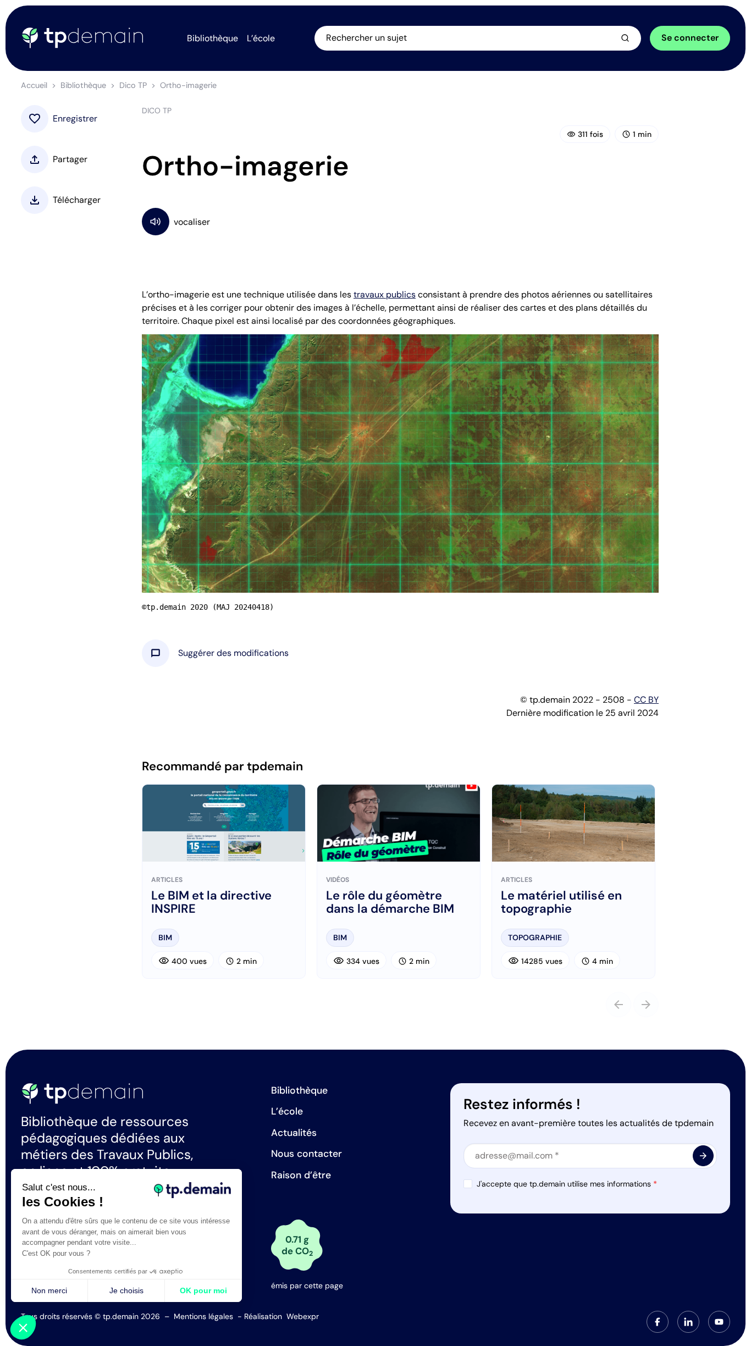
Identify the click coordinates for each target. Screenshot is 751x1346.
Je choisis (126, 1290)
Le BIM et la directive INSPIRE (211, 902)
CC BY (646, 699)
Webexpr (302, 1316)
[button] (233, 653)
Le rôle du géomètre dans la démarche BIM (390, 902)
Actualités (294, 1133)
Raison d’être (301, 1175)
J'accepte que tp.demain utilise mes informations (567, 1184)
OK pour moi (203, 1290)
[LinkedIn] (688, 1322)
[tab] (658, 1322)
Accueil (34, 85)
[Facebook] (658, 1322)
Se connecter (690, 37)
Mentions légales (203, 1316)
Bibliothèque (83, 85)
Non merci (49, 1290)
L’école (287, 1111)
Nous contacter (306, 1154)
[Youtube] (719, 1322)
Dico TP (133, 85)
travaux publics (385, 294)
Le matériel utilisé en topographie (561, 902)
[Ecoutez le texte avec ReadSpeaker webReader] (400, 221)
